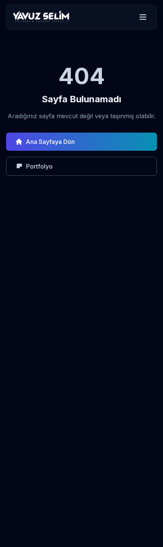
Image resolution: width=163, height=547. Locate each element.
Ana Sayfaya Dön (50, 141)
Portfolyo (39, 166)
